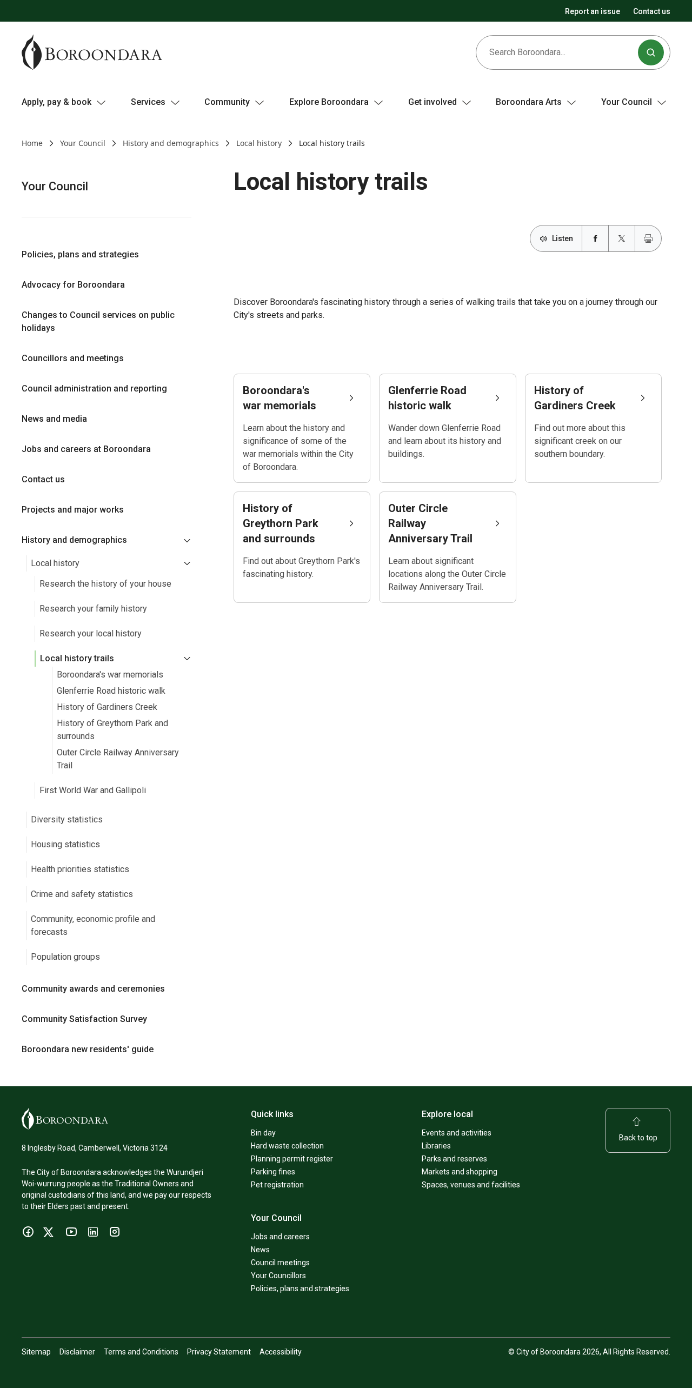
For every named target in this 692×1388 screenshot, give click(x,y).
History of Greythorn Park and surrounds (112, 729)
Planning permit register (292, 1158)
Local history (259, 143)
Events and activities (456, 1132)
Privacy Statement (219, 1351)
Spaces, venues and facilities (471, 1184)
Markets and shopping (459, 1171)
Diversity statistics (67, 819)
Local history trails (77, 658)
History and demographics (171, 143)
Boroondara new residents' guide (88, 1049)
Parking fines (273, 1171)
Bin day (263, 1132)
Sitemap (36, 1351)
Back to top (638, 1137)
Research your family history (93, 608)
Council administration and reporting (94, 388)
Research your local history (90, 633)
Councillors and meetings (73, 358)
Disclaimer (77, 1351)
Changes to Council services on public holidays (98, 321)
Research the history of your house (105, 584)
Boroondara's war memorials (110, 674)
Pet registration (277, 1184)
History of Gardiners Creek (107, 707)
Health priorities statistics (80, 869)
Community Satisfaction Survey (84, 1019)
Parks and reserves (454, 1158)
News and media (54, 419)
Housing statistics (65, 844)
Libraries (436, 1145)
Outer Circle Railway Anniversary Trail (118, 759)
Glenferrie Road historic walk (111, 691)
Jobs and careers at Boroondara (86, 449)
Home (32, 143)
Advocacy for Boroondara (73, 285)
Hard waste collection (287, 1145)
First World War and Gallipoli (92, 790)
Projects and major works (73, 509)
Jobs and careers (280, 1236)
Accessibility (281, 1351)
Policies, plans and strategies (80, 254)
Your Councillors (278, 1275)
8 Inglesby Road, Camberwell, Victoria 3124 (95, 1148)
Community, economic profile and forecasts (93, 925)
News (260, 1249)
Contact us (651, 11)
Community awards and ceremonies (93, 989)
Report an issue (592, 11)
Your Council (82, 143)
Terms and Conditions (141, 1351)
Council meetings (280, 1262)
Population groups (65, 957)
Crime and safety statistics (82, 894)
